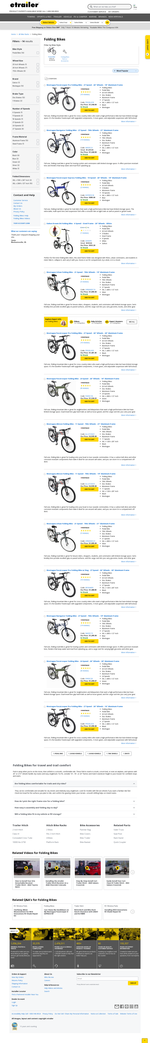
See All (132, 322)
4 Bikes (49, 838)
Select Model (94, 22)
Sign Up (14, 1005)
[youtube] (136, 1007)
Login (14, 1002)
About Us (17, 209)
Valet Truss (119, 829)
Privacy (79, 984)
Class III (16, 834)
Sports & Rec (44, 17)
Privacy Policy (18, 211)
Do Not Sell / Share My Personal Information (72, 1014)
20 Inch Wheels (76, 754)
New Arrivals (116, 17)
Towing (31, 17)
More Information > (128, 122)
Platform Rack (52, 842)
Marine (93, 17)
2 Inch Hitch (18, 829)
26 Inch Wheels (95, 754)
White (127, 754)
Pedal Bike (51, 57)
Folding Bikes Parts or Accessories (65, 59)
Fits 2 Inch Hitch (53, 834)
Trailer (57, 17)
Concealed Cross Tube (22, 838)
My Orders (113, 12)
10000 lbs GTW (19, 842)
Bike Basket (85, 842)
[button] (132, 872)
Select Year (63, 22)
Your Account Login (21, 223)
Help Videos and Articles (53, 988)
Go (107, 22)
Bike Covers (85, 834)
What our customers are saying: (24, 231)
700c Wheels (113, 754)
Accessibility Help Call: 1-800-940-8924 (26, 1014)
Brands (103, 17)
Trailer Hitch (20, 825)
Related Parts (122, 825)
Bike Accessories (90, 825)
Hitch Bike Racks (56, 825)
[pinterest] (127, 1007)
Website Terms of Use (128, 1014)
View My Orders (18, 977)
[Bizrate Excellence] (14, 1026)
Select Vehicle (48, 22)
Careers (47, 980)
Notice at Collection (98, 1014)
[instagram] (131, 1007)
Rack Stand (118, 838)
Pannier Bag (85, 829)
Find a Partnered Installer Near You (25, 994)
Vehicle (68, 17)
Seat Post (118, 834)
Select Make (78, 22)
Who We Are (49, 977)
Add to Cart (89, 110)
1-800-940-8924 (53, 11)
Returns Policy (17, 980)
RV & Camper (80, 17)
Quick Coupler (120, 842)
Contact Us (17, 203)
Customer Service (97, 12)
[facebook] (122, 1007)
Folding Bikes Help (20, 215)
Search (46, 991)
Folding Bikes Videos (21, 218)
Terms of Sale (113, 1014)
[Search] (91, 7)
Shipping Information (20, 983)
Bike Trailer (85, 838)
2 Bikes (49, 829)
